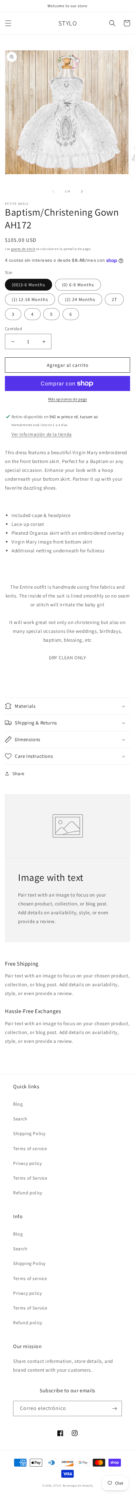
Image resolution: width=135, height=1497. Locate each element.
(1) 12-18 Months (30, 299)
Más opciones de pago (67, 399)
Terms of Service (30, 1178)
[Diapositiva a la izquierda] (53, 191)
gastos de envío (23, 249)
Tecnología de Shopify (78, 1485)
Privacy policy (27, 1163)
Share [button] (18, 773)
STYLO (57, 1485)
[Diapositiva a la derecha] (82, 191)
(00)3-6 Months (28, 285)
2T (114, 299)
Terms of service (30, 1148)
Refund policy (27, 1193)
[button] (8, 23)
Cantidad (13, 328)
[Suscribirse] (114, 1408)
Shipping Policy (29, 1133)
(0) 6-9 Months (78, 285)
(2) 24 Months (80, 299)
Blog (18, 1104)
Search (20, 1119)
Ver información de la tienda (41, 434)
